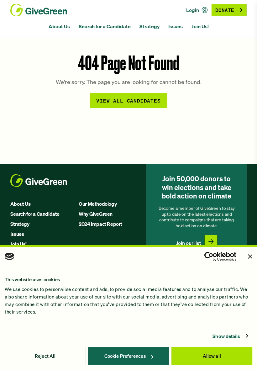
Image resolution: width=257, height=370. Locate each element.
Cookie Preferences (125, 356)
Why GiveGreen (96, 213)
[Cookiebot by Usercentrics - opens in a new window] (208, 256)
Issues (175, 26)
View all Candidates (128, 100)
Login (192, 10)
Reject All (45, 356)
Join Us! (200, 26)
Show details (226, 336)
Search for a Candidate (105, 26)
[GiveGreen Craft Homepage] (38, 10)
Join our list (188, 243)
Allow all (212, 356)
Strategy (149, 26)
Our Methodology (98, 203)
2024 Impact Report (100, 223)
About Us (59, 26)
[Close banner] (250, 256)
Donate (224, 10)
